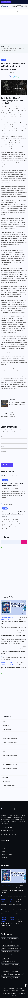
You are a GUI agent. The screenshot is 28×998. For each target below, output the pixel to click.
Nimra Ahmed (6, 781)
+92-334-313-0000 (7, 827)
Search (24, 542)
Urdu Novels (5, 777)
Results (4, 773)
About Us (11, 988)
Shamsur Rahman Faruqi (9, 785)
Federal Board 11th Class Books (9, 738)
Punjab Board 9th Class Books (9, 768)
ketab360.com (16, 993)
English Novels (5, 725)
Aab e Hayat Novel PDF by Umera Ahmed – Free (13, 635)
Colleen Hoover (7, 729)
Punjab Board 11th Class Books (9, 760)
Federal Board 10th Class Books (10, 734)
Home (2, 46)
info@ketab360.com (7, 830)
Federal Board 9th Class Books (9, 742)
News (3, 751)
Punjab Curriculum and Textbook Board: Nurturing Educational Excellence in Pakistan (13, 514)
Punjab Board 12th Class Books (9, 764)
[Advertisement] (14, 29)
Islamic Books (5, 747)
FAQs (3, 851)
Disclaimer (5, 990)
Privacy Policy (14, 990)
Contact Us (19, 988)
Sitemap (23, 990)
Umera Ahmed (6, 790)
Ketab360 (6, 488)
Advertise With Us (7, 854)
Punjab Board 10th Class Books (9, 755)
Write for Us (5, 857)
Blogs (7, 46)
